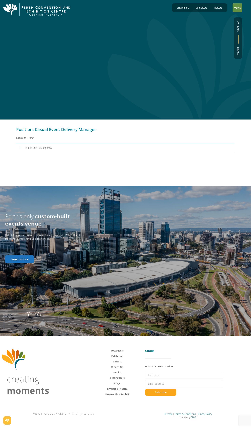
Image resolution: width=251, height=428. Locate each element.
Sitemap (168, 414)
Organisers (183, 7)
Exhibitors (201, 7)
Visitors (218, 7)
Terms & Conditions (185, 414)
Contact (238, 51)
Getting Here (117, 378)
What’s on (238, 26)
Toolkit (117, 372)
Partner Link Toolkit (117, 394)
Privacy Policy (205, 414)
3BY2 (193, 417)
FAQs (117, 383)
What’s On (117, 367)
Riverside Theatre (117, 388)
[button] (237, 7)
